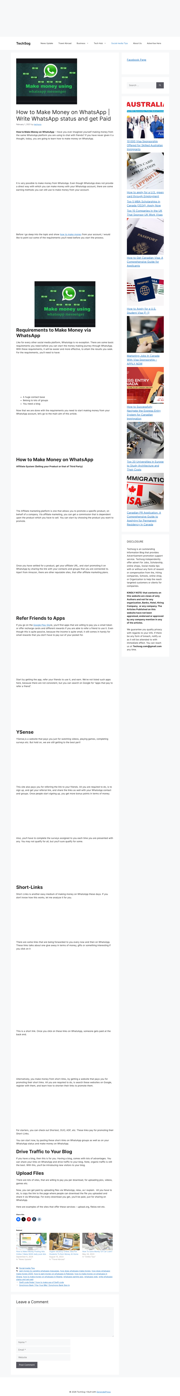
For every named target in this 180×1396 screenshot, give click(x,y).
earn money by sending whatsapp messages (39, 1271)
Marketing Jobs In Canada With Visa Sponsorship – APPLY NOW (143, 359)
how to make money (70, 234)
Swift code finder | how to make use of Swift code (41, 1282)
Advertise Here (154, 43)
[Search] (160, 85)
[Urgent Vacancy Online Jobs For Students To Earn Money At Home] (64, 1241)
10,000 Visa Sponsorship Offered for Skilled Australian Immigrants (145, 145)
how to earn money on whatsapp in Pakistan (54, 1274)
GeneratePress (104, 1392)
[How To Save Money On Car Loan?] (97, 1241)
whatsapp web (91, 1277)
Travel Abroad (64, 43)
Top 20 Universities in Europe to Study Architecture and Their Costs (145, 465)
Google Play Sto (41, 625)
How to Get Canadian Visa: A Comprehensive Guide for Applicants (145, 261)
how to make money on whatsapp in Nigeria (42, 1277)
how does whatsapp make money (75, 1271)
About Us (137, 43)
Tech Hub (98, 43)
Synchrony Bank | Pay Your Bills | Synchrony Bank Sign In (44, 1285)
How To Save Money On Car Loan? (97, 1251)
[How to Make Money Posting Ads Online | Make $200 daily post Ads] (31, 1241)
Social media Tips (119, 43)
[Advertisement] (79, 18)
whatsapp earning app (73, 1277)
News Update (47, 43)
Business (81, 43)
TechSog (23, 43)
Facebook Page (136, 59)
